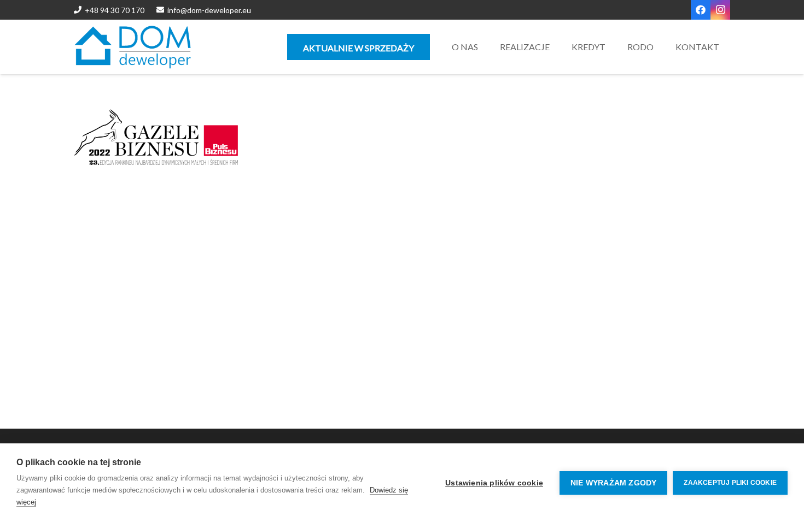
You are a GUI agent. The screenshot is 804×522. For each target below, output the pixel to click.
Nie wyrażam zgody (613, 483)
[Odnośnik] (133, 47)
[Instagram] (720, 10)
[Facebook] (700, 10)
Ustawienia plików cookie (494, 483)
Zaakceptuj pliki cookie (730, 483)
